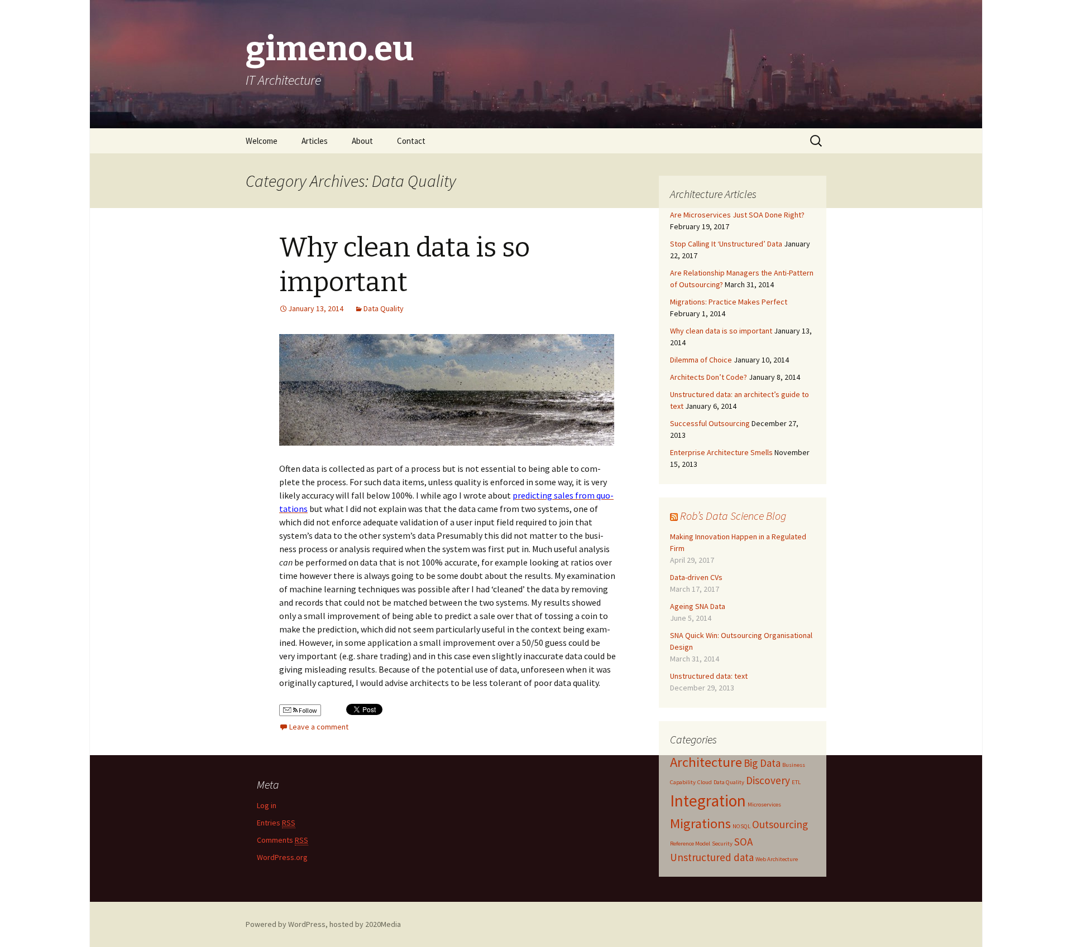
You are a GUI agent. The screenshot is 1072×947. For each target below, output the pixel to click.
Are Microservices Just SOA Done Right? (737, 215)
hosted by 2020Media (365, 924)
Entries (276, 823)
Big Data (762, 763)
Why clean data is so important (721, 331)
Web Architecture (776, 859)
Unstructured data (712, 857)
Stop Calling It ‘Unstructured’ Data (726, 244)
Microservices (764, 804)
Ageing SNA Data (697, 606)
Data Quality (383, 308)
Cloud (704, 782)
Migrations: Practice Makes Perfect (728, 302)
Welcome (261, 141)
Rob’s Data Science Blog (733, 516)
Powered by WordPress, (287, 924)
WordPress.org (282, 857)
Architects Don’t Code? (708, 377)
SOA (743, 841)
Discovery (768, 780)
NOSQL (741, 826)
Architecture (706, 762)
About (362, 141)
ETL (796, 782)
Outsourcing (780, 824)
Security (722, 843)
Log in (266, 805)
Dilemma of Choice (701, 360)
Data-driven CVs (696, 577)
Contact (411, 141)
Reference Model (690, 843)
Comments (282, 840)
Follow (307, 710)
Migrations (700, 823)
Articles (315, 141)
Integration (708, 800)
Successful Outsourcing (710, 423)
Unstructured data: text (709, 676)
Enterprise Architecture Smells (721, 452)
